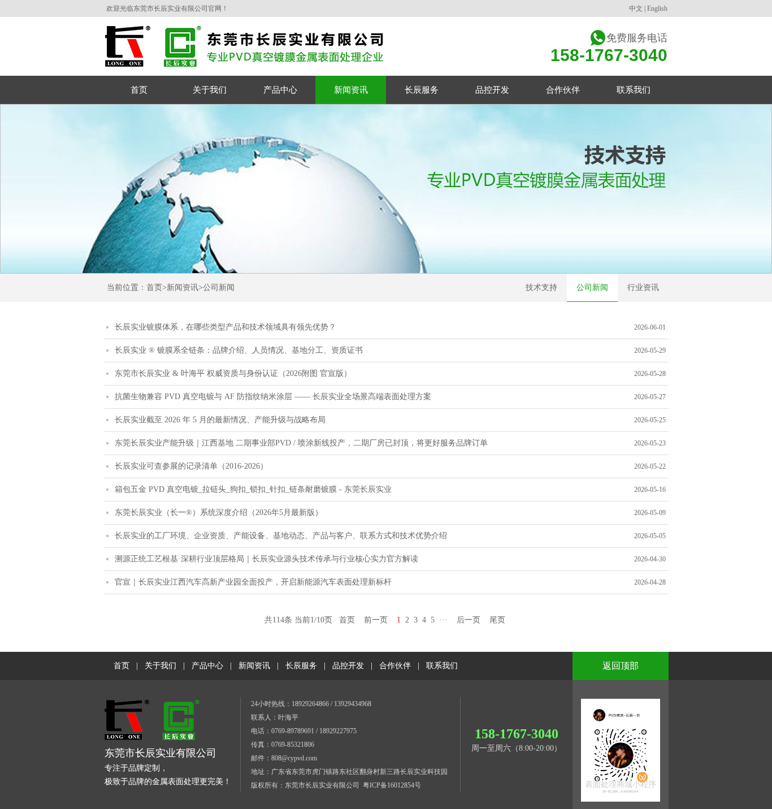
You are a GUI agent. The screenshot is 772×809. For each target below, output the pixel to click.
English (657, 8)
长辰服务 (301, 665)
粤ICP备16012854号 (392, 785)
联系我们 (442, 665)
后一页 (468, 620)
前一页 (376, 620)
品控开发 (348, 665)
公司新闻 (219, 287)
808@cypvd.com (294, 758)
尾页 (497, 620)
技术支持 (541, 287)
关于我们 (160, 665)
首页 (154, 287)
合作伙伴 (395, 665)
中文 (636, 8)
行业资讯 (643, 287)
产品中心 (207, 665)
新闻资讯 (182, 287)
